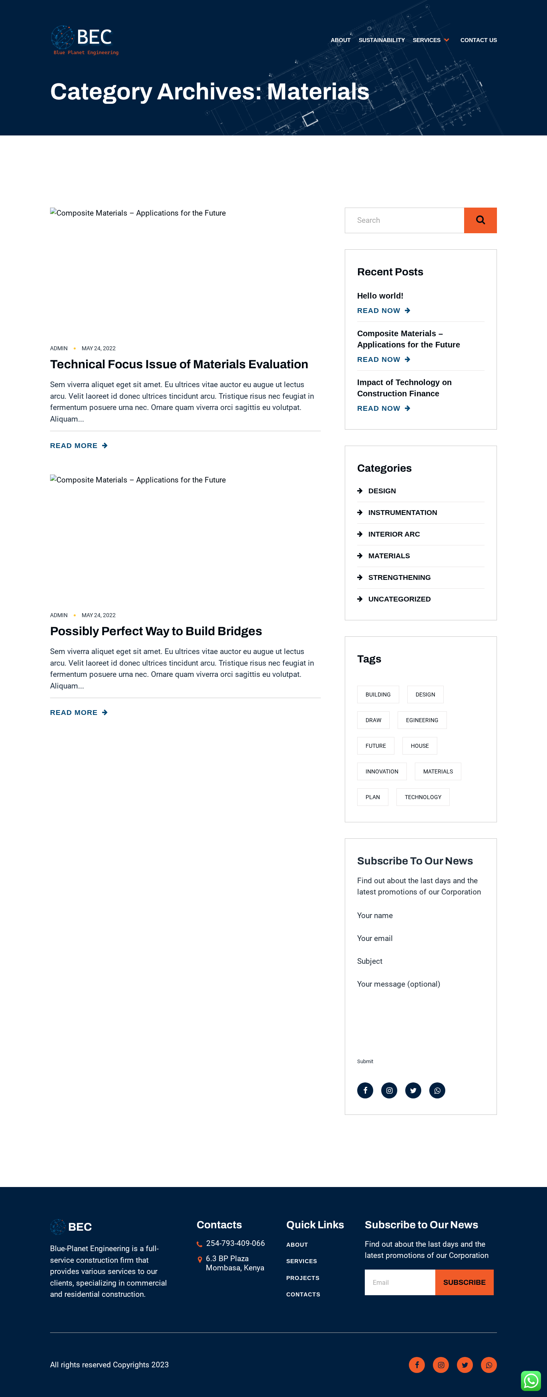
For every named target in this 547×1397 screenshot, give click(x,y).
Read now (380, 311)
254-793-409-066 (235, 1243)
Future (376, 746)
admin (59, 348)
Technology (423, 797)
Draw (373, 720)
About (341, 40)
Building (378, 694)
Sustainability (382, 40)
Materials (389, 556)
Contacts (303, 1294)
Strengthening (399, 577)
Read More (75, 446)
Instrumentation (402, 513)
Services (426, 40)
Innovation (382, 771)
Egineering (422, 720)
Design (382, 491)
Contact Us (479, 40)
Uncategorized (399, 599)
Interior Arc (394, 534)
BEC (79, 1227)
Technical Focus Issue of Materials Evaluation (179, 364)
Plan (373, 797)
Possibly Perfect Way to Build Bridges (156, 631)
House (420, 746)
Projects (303, 1278)
